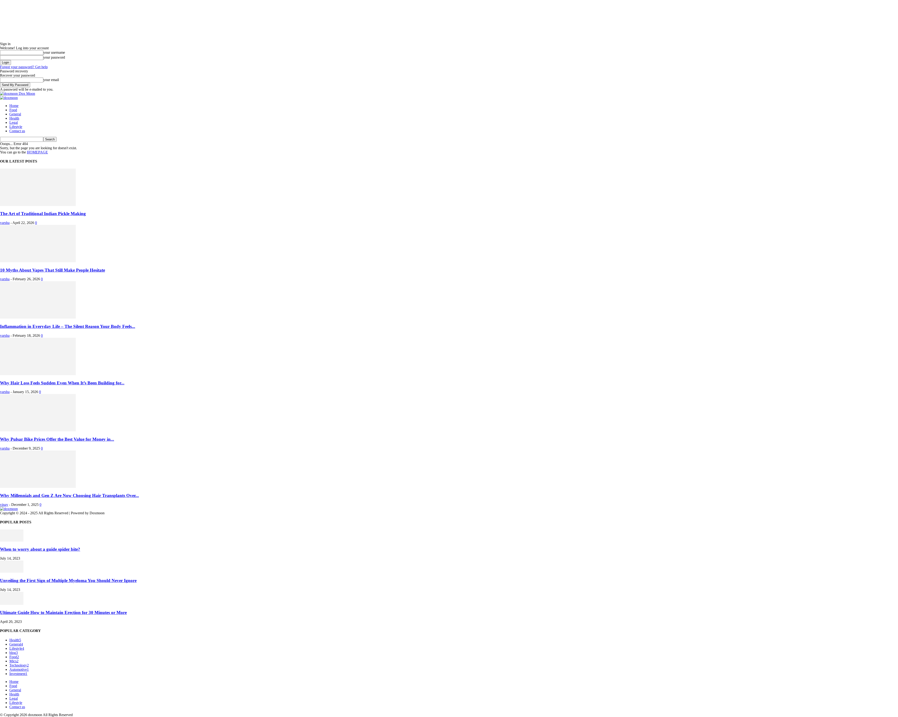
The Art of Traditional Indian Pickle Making (43, 213)
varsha (5, 223)
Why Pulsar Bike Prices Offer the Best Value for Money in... (57, 439)
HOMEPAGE (37, 152)
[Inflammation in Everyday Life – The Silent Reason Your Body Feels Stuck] (38, 317)
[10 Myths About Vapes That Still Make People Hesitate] (38, 261)
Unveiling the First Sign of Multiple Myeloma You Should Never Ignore (68, 580)
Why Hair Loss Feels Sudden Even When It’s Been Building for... (62, 382)
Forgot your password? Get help (24, 67)
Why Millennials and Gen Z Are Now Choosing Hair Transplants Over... (69, 495)
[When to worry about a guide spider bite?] (11, 540)
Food (13, 110)
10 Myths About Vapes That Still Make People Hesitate (52, 270)
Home (13, 106)
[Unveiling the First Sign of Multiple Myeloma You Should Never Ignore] (11, 571)
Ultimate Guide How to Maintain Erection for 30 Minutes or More (63, 612)
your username (54, 52)
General (15, 114)
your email (51, 80)
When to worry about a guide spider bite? (40, 549)
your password (54, 57)
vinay (4, 505)
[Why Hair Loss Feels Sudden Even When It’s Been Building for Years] (38, 374)
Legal (13, 122)
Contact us (17, 131)
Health (14, 118)
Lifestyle (15, 127)
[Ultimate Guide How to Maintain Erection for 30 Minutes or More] (11, 604)
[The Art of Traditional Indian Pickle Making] (38, 205)
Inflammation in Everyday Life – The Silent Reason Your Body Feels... (67, 326)
